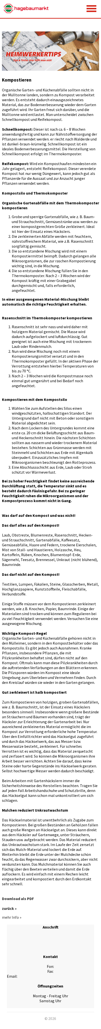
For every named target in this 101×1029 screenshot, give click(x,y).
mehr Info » (11, 917)
